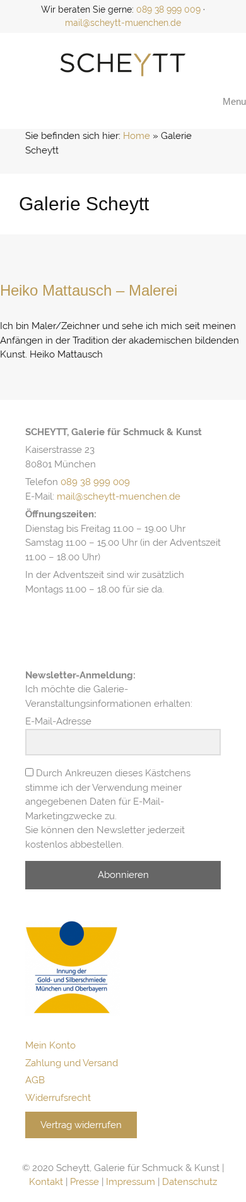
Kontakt (46, 1181)
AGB (35, 1080)
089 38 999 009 (168, 9)
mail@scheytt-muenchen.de (123, 23)
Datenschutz (189, 1181)
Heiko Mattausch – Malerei (88, 290)
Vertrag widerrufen (81, 1125)
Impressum (130, 1181)
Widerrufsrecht (58, 1097)
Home (136, 135)
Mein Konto (50, 1045)
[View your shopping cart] (202, 101)
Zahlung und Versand (71, 1063)
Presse (84, 1181)
